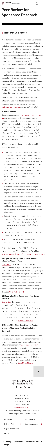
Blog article (7, 302)
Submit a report (31, 424)
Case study (6, 264)
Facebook (16, 387)
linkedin (20, 387)
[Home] (11, 3)
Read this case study (30, 345)
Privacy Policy (9, 424)
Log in (6, 433)
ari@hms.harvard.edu (22, 408)
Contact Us (8, 419)
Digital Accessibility (12, 429)
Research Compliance (15, 33)
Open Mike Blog (15, 292)
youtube (28, 387)
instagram (24, 387)
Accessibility (30, 419)
